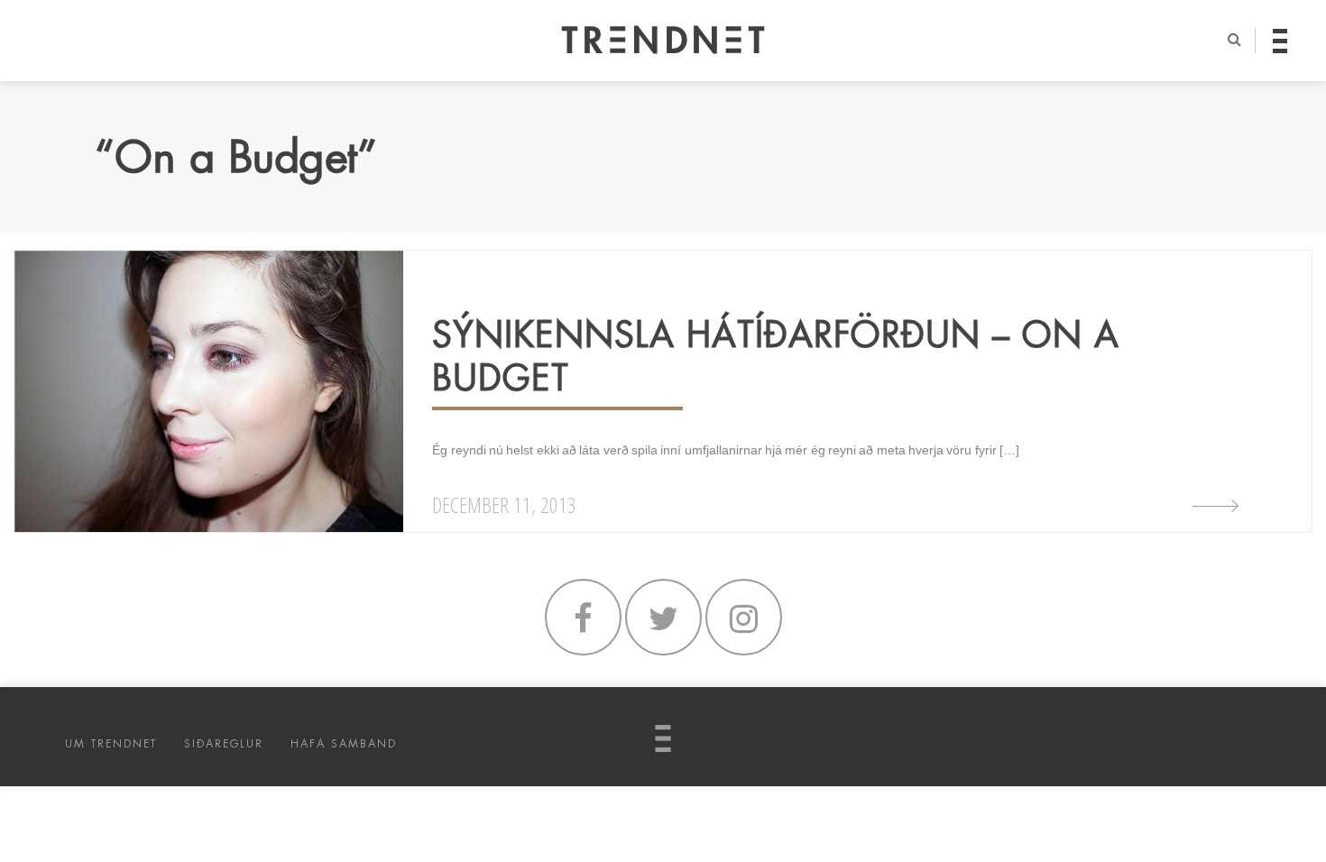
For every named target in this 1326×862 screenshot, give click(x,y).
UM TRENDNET (111, 744)
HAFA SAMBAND (343, 744)
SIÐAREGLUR (223, 744)
